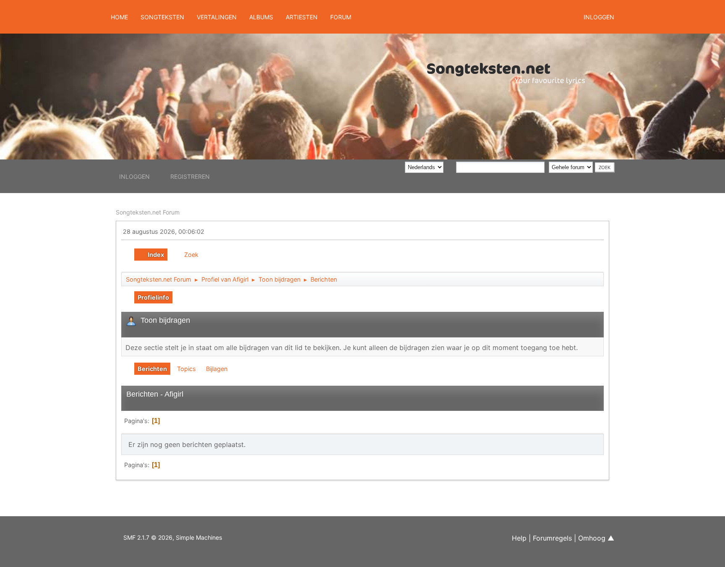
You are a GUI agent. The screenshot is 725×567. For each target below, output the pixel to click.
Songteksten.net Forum (148, 212)
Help (519, 538)
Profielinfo (153, 297)
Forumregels (552, 538)
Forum (340, 17)
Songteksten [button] (162, 17)
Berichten (152, 368)
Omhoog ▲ (596, 538)
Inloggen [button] (599, 17)
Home (119, 17)
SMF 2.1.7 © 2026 (147, 537)
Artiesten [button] (302, 17)
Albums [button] (261, 17)
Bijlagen (216, 368)
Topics (186, 368)
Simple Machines (199, 537)
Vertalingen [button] (217, 17)
